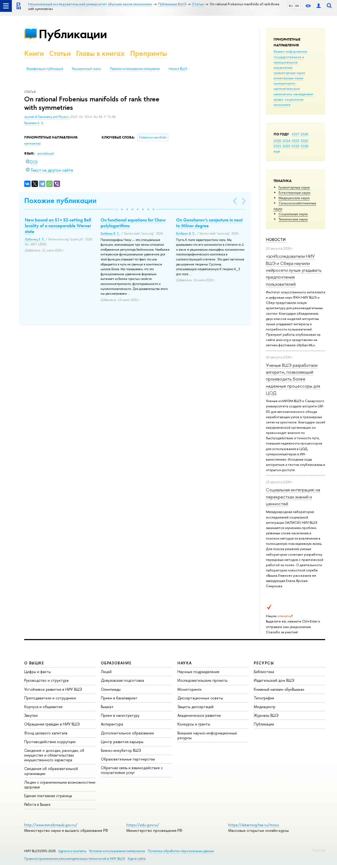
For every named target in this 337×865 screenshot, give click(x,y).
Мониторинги (189, 689)
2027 (295, 134)
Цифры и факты (37, 671)
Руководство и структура (46, 680)
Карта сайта (136, 858)
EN (297, 6)
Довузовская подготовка (122, 680)
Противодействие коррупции (50, 741)
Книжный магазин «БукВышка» (279, 689)
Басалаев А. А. (34, 123)
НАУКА (184, 662)
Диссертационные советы (200, 697)
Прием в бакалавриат (119, 697)
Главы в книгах (100, 53)
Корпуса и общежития (43, 706)
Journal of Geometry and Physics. (47, 117)
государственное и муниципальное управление (289, 62)
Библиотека (264, 671)
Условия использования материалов (117, 851)
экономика (282, 104)
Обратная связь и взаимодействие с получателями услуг (132, 770)
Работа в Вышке (37, 804)
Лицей (106, 671)
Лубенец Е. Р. (34, 239)
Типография (264, 697)
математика (283, 94)
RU (291, 6)
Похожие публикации (60, 200)
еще (277, 151)
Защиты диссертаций (195, 706)
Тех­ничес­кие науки (293, 219)
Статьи (60, 53)
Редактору (318, 850)
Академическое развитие (199, 715)
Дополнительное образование (127, 732)
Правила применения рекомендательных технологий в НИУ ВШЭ (74, 858)
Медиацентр (264, 706)
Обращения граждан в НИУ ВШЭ (52, 723)
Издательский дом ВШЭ (274, 680)
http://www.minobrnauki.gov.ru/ (50, 824)
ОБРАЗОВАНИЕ (116, 662)
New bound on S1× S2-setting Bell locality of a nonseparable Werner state (58, 225)
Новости (276, 239)
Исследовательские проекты (202, 680)
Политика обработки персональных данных (181, 851)
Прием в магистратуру (120, 715)
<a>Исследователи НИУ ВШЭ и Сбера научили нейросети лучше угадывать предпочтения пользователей (293, 270)
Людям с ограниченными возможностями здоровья (59, 784)
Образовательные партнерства (128, 759)
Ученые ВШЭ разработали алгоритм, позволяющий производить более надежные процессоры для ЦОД (293, 379)
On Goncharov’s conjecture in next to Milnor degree (209, 223)
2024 (286, 140)
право (278, 99)
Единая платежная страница (48, 795)
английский (45, 153)
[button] (116, 209)
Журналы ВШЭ (266, 715)
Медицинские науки (294, 197)
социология (294, 99)
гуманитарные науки (289, 72)
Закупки (31, 715)
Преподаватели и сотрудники (50, 697)
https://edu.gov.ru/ (142, 824)
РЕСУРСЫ (264, 662)
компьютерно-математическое (287, 86)
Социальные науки (293, 213)
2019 (295, 146)
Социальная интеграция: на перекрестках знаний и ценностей (293, 497)
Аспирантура (112, 723)
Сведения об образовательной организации (51, 771)
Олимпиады (111, 689)
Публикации (73, 34)
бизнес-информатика (290, 51)
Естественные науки (294, 192)
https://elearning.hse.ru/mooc (253, 824)
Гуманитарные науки (294, 187)
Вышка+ (107, 706)
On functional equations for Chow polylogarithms (133, 223)
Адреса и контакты (72, 851)
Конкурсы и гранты (193, 723)
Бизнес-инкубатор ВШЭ (121, 750)
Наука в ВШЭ (177, 69)
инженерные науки (288, 78)
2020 (286, 146)
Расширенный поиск (86, 69)
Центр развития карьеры (122, 741)
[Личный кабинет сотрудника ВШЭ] (319, 6)
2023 (295, 140)
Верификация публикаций (45, 69)
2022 (304, 140)
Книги (34, 53)
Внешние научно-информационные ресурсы (207, 735)
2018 (304, 146)
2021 (277, 146)
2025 (277, 140)
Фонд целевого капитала (45, 732)
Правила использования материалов (135, 69)
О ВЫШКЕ (34, 662)
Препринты (148, 53)
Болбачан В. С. (110, 233)
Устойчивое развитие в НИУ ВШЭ (53, 689)
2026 (304, 134)
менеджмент (303, 94)
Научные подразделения (198, 671)
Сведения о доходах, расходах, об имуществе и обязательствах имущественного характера (54, 755)
